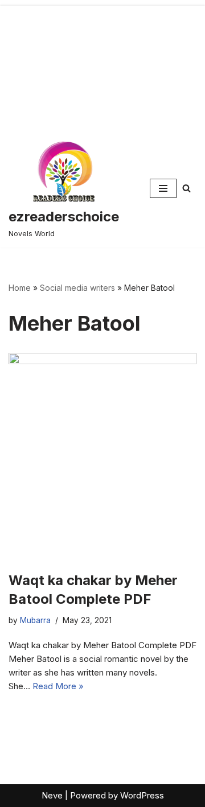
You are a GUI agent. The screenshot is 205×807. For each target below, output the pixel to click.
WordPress (142, 795)
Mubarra (35, 620)
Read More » (58, 686)
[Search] (186, 188)
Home (20, 288)
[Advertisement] (102, 64)
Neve (52, 795)
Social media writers (77, 288)
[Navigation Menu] (163, 188)
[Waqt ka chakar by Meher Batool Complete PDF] (102, 456)
